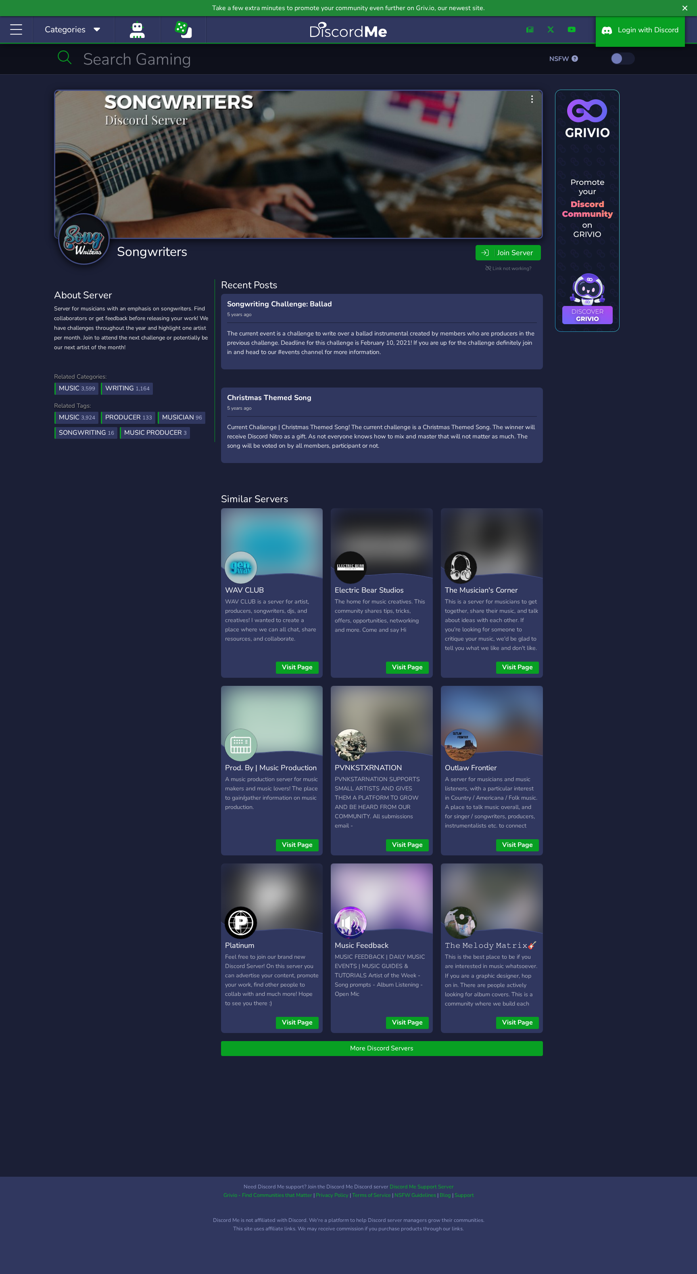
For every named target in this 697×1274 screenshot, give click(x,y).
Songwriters (152, 251)
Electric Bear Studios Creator (369, 596)
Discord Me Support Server (422, 1186)
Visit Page (297, 667)
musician (182, 417)
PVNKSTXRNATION (368, 768)
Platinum (240, 945)
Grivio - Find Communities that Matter (267, 1195)
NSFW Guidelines (415, 1195)
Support (464, 1195)
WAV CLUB (244, 590)
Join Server (515, 253)
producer (128, 417)
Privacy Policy (332, 1195)
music (77, 417)
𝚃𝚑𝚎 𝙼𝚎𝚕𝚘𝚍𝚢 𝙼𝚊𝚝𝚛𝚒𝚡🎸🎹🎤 (491, 951)
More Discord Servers (381, 1048)
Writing (127, 388)
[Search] (64, 57)
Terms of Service (371, 1195)
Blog (445, 1195)
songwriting (86, 432)
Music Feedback (361, 945)
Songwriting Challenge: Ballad (279, 304)
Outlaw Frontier (471, 768)
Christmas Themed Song (269, 397)
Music (77, 388)
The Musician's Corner (481, 590)
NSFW (560, 58)
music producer (155, 432)
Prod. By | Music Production (271, 768)
